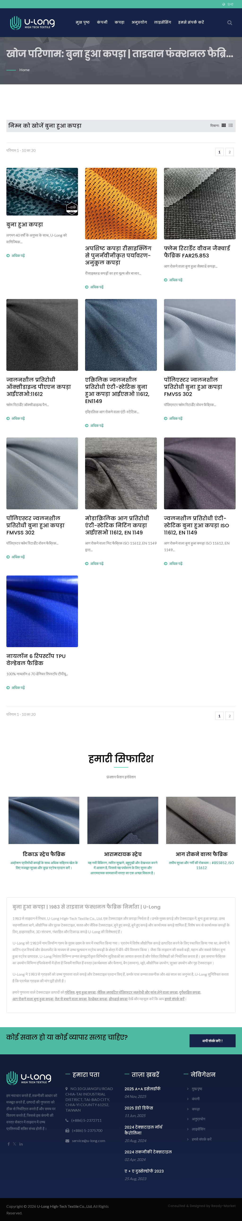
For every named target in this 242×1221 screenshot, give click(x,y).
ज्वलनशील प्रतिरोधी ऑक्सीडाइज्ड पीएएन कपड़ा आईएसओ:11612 (38, 387)
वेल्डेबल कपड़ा (97, 998)
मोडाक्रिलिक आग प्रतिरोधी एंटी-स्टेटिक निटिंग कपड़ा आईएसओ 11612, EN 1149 (117, 525)
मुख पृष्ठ (83, 22)
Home (24, 69)
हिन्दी (230, 4)
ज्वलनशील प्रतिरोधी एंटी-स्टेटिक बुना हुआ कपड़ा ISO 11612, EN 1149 (196, 525)
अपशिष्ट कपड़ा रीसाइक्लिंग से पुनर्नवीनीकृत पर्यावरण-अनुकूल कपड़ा (118, 255)
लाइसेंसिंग (162, 22)
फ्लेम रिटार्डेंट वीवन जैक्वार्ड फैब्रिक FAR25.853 (197, 252)
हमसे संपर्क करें (191, 22)
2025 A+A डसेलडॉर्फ (143, 1089)
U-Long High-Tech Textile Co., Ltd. (64, 1206)
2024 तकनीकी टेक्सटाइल (148, 1152)
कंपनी (102, 22)
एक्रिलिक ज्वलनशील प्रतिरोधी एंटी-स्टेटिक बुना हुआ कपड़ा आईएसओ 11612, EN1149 (117, 391)
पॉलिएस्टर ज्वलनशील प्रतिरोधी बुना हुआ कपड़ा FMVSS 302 (193, 387)
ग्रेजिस (70, 992)
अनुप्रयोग (139, 22)
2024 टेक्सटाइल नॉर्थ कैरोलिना (143, 1130)
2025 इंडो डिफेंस (139, 1108)
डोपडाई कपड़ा (118, 998)
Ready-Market (223, 1206)
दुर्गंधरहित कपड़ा (189, 992)
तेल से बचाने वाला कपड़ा (71, 998)
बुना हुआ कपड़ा (24, 224)
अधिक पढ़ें (18, 255)
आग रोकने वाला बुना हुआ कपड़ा (33, 998)
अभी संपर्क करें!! (212, 1041)
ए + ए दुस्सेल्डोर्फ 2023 (144, 1171)
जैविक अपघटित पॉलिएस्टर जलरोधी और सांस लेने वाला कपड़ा (137, 992)
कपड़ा (119, 22)
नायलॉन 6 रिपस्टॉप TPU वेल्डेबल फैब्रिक (36, 660)
